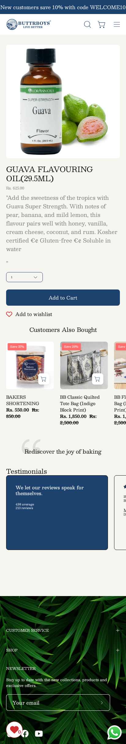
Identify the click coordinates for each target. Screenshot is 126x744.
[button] (87, 24)
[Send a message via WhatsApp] (114, 732)
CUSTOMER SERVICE (27, 630)
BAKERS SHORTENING (22, 400)
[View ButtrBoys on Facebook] (24, 733)
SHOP (11, 650)
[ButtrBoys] (29, 24)
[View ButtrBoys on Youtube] (38, 733)
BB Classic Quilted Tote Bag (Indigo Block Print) (80, 403)
